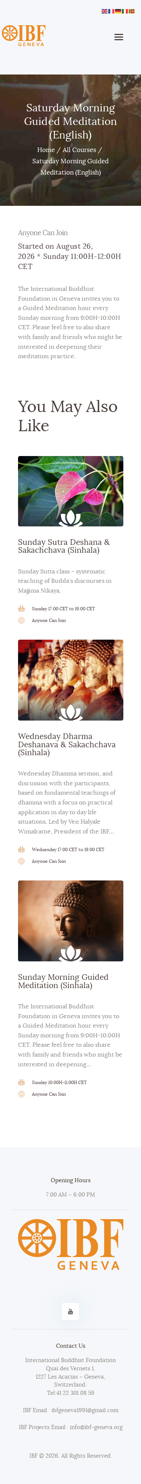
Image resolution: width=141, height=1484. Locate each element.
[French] (111, 10)
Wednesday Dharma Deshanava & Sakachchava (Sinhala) (67, 745)
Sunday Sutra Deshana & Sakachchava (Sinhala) (64, 546)
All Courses (79, 150)
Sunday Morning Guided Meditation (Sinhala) (63, 981)
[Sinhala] (132, 10)
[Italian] (125, 10)
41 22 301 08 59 (75, 1393)
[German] (118, 10)
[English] (105, 10)
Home (46, 150)
